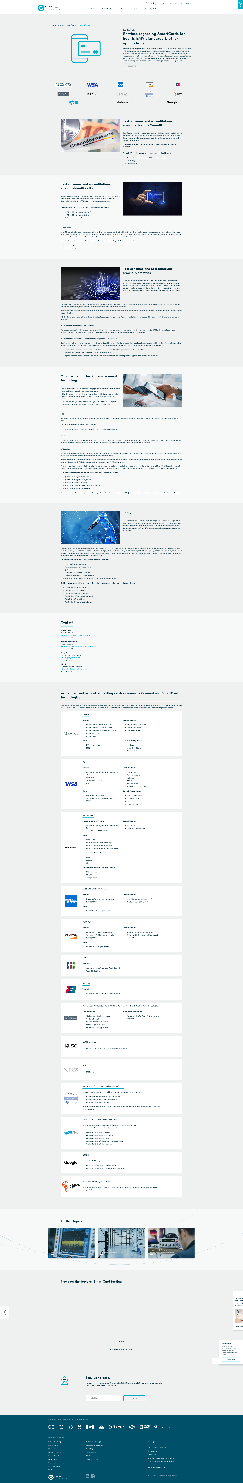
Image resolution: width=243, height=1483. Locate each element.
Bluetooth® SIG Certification (94, 1445)
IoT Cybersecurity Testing (56, 1452)
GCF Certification (91, 1456)
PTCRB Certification (92, 1459)
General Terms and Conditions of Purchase (161, 1461)
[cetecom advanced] (50, 8)
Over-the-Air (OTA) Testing (56, 1456)
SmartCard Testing (54, 1466)
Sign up (134, 1398)
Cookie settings (152, 1451)
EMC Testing (52, 1449)
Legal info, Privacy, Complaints (157, 1447)
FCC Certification (91, 1452)
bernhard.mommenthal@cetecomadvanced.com (80, 646)
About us (124, 9)
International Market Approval (95, 1442)
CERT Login (151, 1442)
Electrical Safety (53, 1445)
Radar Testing (52, 1459)
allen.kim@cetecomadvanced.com (75, 669)
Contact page (230, 1360)
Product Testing (90, 9)
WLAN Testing (52, 1470)
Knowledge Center (151, 9)
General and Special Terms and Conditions (161, 1458)
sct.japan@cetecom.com (72, 658)
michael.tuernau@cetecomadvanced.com (78, 635)
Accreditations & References (157, 1467)
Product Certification (108, 9)
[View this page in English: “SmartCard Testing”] (240, 6)
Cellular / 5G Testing (54, 1442)
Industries (136, 9)
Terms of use (152, 1454)
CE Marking (89, 1449)
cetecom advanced (58, 25)
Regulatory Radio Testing (56, 1463)
